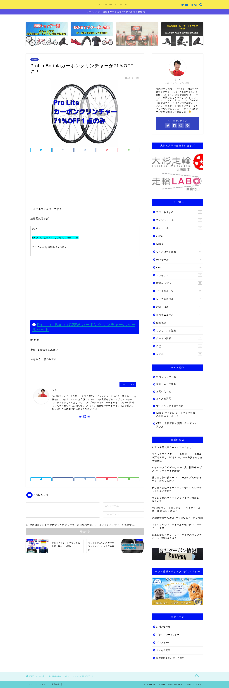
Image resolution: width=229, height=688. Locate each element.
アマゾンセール (178, 220)
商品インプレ (178, 283)
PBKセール (178, 259)
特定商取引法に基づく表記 (170, 658)
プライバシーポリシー (168, 634)
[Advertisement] (84, 180)
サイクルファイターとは (170, 405)
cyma (178, 236)
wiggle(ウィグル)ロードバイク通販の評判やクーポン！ (175, 414)
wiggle (178, 244)
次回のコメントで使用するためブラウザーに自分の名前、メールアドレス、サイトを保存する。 (83, 525)
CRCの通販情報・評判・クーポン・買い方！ (176, 425)
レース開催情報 (178, 299)
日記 (178, 346)
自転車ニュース (178, 314)
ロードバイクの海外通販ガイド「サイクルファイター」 (114, 4)
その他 (34, 59)
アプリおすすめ (178, 212)
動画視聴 (178, 322)
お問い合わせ (163, 391)
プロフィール (163, 642)
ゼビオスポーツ (178, 291)
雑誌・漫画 (178, 307)
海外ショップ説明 (166, 384)
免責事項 (55, 684)
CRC (178, 267)
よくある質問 (163, 398)
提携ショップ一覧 (166, 377)
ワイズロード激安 (178, 251)
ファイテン (178, 275)
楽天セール (178, 228)
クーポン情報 (178, 338)
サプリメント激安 (178, 330)
